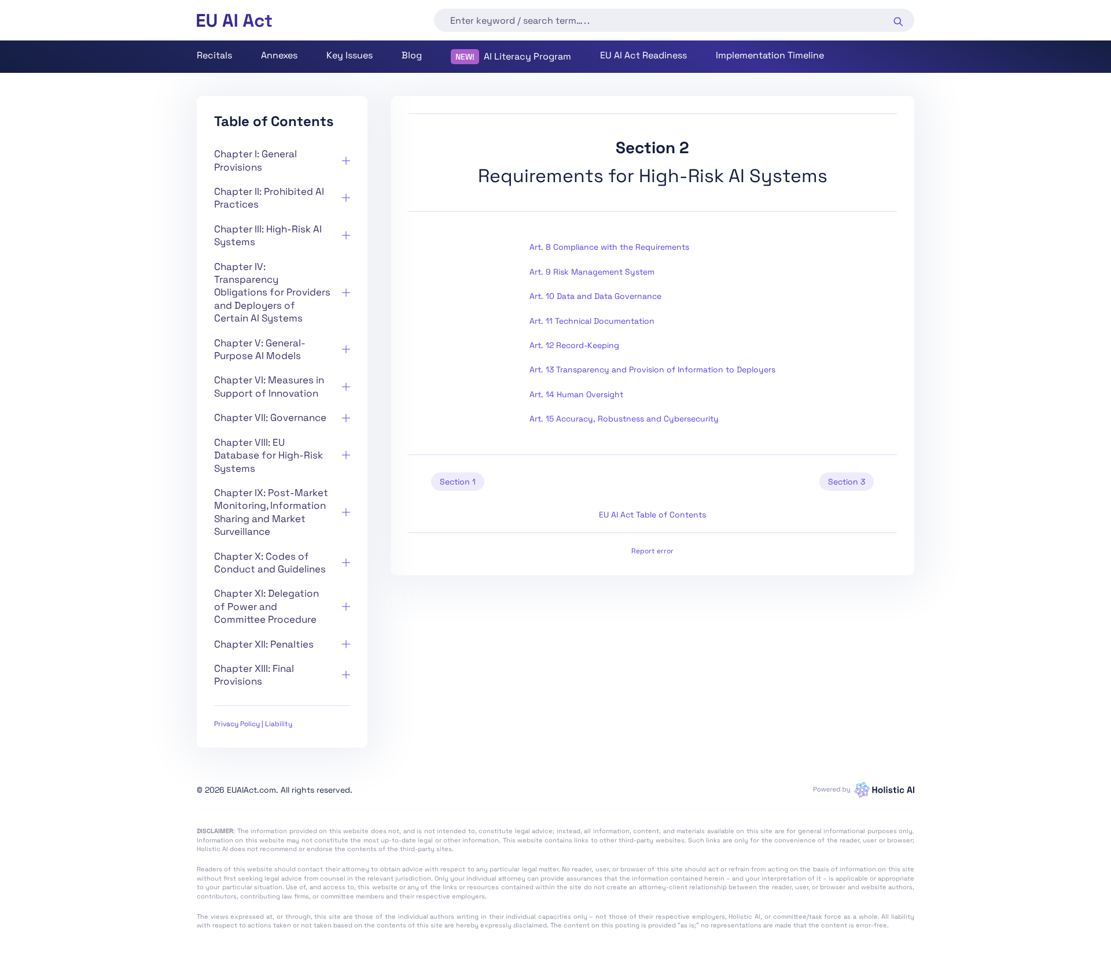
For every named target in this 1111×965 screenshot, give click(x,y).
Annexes (279, 55)
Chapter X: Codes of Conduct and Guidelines (270, 562)
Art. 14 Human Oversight (576, 394)
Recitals (214, 55)
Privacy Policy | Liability (253, 724)
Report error (652, 551)
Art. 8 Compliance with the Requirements (609, 247)
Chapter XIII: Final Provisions (254, 674)
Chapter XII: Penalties (264, 644)
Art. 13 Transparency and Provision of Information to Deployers (652, 369)
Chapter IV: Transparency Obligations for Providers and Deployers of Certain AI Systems (272, 292)
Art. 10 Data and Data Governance (595, 296)
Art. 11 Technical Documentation (591, 321)
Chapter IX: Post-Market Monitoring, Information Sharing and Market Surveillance (271, 512)
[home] (234, 20)
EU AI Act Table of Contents (652, 514)
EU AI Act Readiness (643, 55)
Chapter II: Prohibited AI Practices (269, 197)
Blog (412, 55)
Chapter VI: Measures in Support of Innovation (269, 386)
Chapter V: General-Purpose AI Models (260, 349)
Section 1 (458, 481)
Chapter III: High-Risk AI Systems (268, 235)
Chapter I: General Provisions (255, 160)
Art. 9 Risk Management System (591, 272)
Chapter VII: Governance (270, 417)
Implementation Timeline (770, 55)
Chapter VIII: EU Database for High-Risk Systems (268, 455)
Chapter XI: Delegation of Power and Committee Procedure (266, 606)
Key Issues (349, 55)
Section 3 (846, 481)
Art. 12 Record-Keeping (574, 345)
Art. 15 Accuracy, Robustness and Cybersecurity (624, 418)
